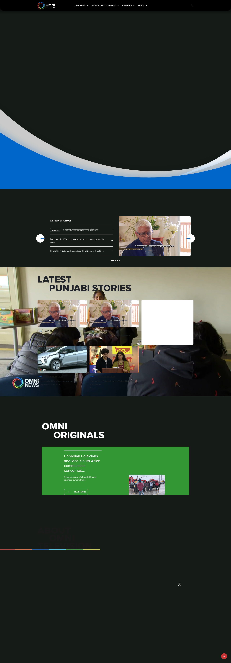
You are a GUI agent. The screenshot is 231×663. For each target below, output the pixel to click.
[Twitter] (179, 584)
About (141, 5)
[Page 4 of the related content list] (119, 260)
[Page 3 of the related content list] (117, 260)
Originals (127, 5)
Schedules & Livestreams (104, 5)
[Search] (191, 5)
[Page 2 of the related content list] (115, 260)
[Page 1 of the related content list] (112, 260)
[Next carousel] (183, 238)
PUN (40, 331)
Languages (80, 5)
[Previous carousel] (40, 238)
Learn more (80, 492)
